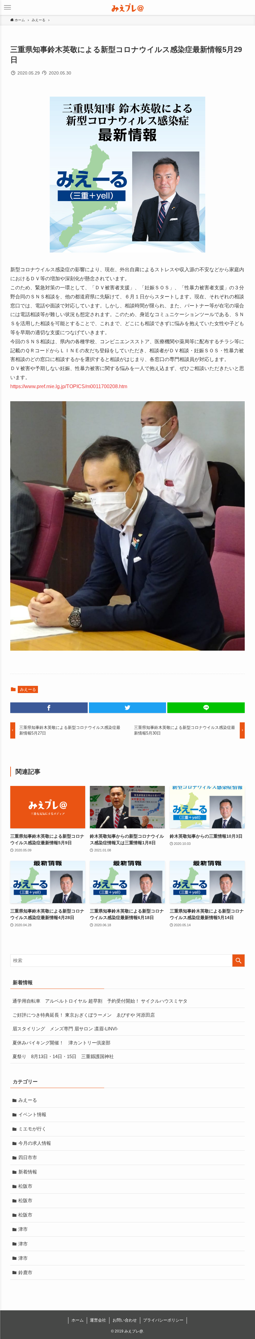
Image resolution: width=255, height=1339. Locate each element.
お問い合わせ (125, 1320)
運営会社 (98, 1320)
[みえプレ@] (127, 7)
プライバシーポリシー (163, 1320)
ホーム (78, 1320)
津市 (23, 1229)
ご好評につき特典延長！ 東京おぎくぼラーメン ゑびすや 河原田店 (83, 1015)
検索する (238, 960)
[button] (247, 7)
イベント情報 (32, 1114)
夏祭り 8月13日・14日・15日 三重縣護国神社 (63, 1056)
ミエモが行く (32, 1128)
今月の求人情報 (34, 1143)
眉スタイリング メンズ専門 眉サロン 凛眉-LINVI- (65, 1028)
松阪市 (25, 1186)
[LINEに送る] (206, 707)
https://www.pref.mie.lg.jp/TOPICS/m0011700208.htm (68, 386)
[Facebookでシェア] (49, 707)
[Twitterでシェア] (127, 707)
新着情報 (27, 1171)
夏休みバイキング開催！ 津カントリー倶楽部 (61, 1042)
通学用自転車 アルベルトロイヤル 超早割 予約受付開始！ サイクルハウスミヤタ (100, 1001)
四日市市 (27, 1157)
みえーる (28, 689)
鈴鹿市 (25, 1272)
